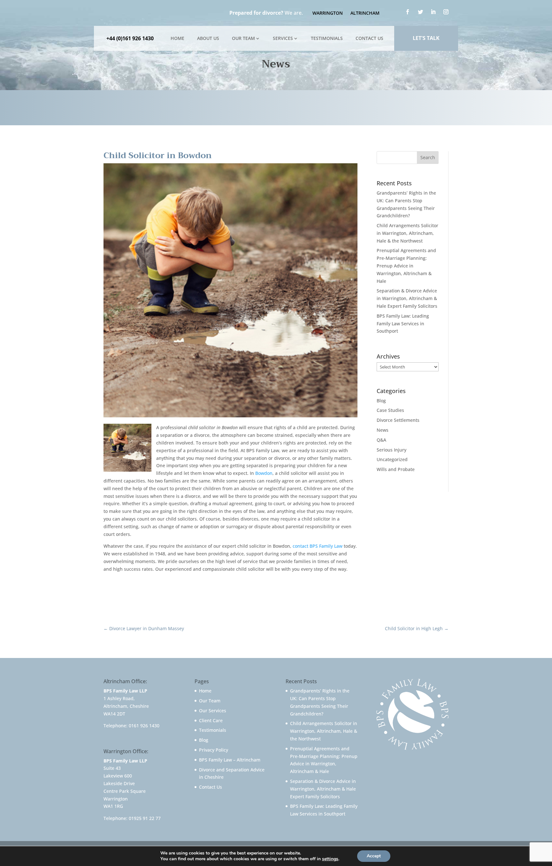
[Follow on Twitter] (420, 12)
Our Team (243, 38)
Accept (374, 856)
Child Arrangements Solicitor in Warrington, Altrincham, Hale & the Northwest (407, 233)
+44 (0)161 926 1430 (130, 38)
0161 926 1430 (144, 726)
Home (177, 38)
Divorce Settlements (398, 420)
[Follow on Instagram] (446, 12)
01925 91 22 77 (145, 818)
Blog (381, 401)
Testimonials (327, 38)
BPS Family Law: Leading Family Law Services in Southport (403, 323)
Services (283, 38)
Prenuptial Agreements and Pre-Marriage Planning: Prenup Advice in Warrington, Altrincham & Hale (406, 265)
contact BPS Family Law (317, 546)
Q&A (381, 440)
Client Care (211, 720)
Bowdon (263, 473)
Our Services (212, 710)
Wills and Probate (396, 469)
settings (330, 859)
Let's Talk (426, 38)
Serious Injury (391, 450)
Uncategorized (392, 459)
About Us (208, 38)
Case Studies (390, 410)
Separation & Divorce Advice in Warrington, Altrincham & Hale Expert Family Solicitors (407, 298)
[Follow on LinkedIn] (433, 12)
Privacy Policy (213, 750)
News (382, 430)
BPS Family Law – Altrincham (229, 760)
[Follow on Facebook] (407, 12)
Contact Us (369, 38)
